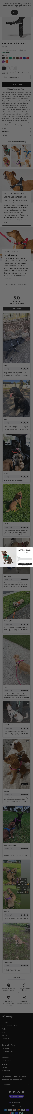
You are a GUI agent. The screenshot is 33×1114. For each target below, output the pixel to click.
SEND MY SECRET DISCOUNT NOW (24, 563)
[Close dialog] (32, 547)
